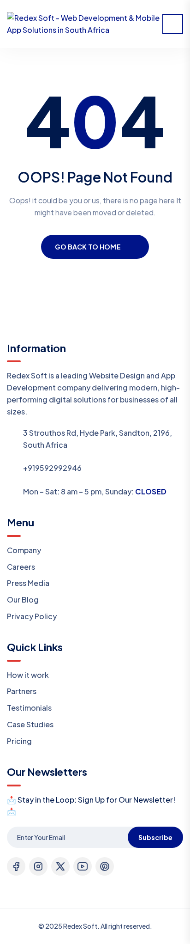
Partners (21, 691)
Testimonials (29, 708)
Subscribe (155, 837)
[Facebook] (16, 866)
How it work (28, 675)
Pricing (19, 741)
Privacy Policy (32, 616)
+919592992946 (52, 468)
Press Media (28, 583)
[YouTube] (82, 866)
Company (24, 550)
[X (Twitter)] (60, 866)
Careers (21, 567)
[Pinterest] (104, 866)
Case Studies (30, 724)
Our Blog (23, 599)
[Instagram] (38, 866)
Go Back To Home (88, 247)
